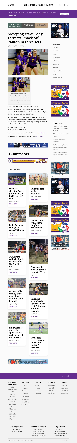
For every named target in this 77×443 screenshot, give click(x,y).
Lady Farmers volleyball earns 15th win (16, 227)
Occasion (56, 64)
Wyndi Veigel (12, 46)
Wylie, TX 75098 (17, 431)
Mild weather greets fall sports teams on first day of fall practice (16, 332)
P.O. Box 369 (16, 429)
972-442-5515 (60, 429)
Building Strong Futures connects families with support (60, 147)
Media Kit (52, 393)
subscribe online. (42, 133)
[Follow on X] (11, 5)
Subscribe (64, 14)
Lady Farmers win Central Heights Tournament (38, 224)
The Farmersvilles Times (12, 389)
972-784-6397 (38, 429)
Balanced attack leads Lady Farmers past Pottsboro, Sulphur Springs (38, 305)
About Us (64, 385)
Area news (56, 47)
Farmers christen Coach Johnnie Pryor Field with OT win (16, 193)
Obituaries (45, 13)
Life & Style (36, 13)
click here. (39, 136)
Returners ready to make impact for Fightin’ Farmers (38, 342)
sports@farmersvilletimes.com (17, 129)
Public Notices (12, 15)
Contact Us (64, 393)
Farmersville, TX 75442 (38, 436)
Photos (38, 393)
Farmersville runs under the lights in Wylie (38, 269)
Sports (15, 13)
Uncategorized (57, 77)
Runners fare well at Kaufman (37, 191)
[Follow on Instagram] (13, 5)
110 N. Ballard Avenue (60, 433)
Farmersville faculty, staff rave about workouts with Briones (16, 296)
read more (13, 204)
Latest (10, 13)
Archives (38, 391)
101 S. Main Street (38, 433)
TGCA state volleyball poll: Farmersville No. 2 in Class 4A (16, 261)
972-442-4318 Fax (60, 431)
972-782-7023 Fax (38, 431)
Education (22, 13)
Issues (38, 388)
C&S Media (12, 414)
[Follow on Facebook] (8, 5)
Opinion (29, 13)
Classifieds (53, 13)
